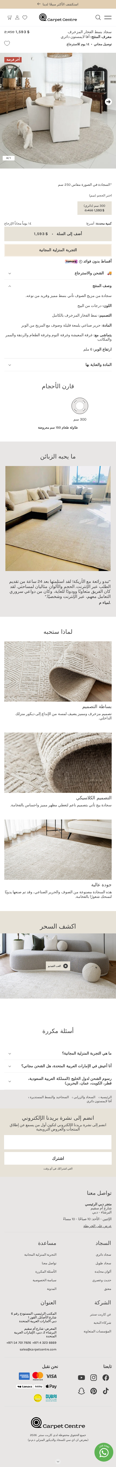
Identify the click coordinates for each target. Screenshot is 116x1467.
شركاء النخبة (102, 1323)
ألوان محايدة (103, 1271)
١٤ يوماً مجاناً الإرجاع (17, 223)
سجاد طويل (103, 1263)
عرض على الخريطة (97, 1226)
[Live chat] (103, 1452)
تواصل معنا (49, 1263)
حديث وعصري (101, 1280)
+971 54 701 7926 (18, 1343)
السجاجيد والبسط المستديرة (49, 1097)
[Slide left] (7, 101)
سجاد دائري (103, 1254)
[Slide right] (108, 101)
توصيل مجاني (103, 44)
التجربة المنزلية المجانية (58, 250)
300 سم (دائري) (94, 208)
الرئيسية (106, 1097)
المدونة (51, 1289)
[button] (10, 17)
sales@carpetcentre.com (38, 1349)
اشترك (58, 1158)
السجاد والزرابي (84, 1097)
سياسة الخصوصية (44, 1280)
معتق (107, 1289)
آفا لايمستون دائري (99, 1101)
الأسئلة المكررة (45, 1271)
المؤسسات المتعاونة (97, 1331)
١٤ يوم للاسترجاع (78, 44)
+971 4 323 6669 (44, 1343)
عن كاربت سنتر (100, 1314)
